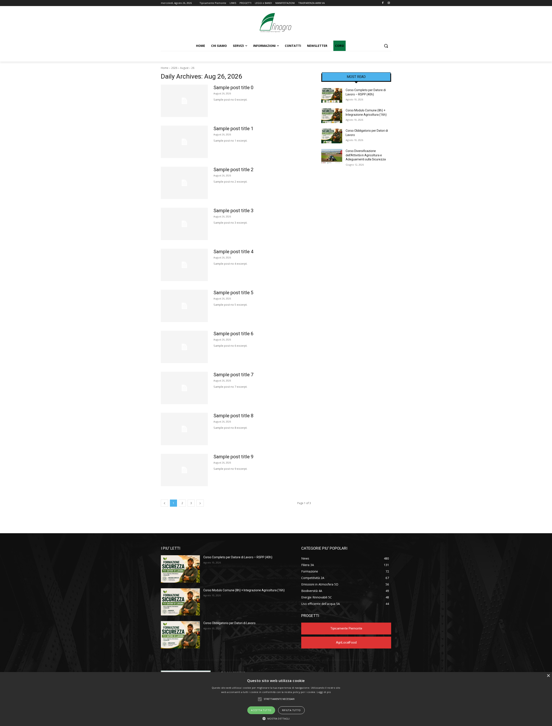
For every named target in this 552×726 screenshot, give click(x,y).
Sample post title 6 (233, 333)
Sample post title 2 (233, 169)
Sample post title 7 (233, 374)
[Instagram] (388, 3)
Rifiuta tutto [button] (291, 710)
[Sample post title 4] (184, 265)
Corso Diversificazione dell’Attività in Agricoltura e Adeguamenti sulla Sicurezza (366, 155)
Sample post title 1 (233, 128)
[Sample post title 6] (184, 347)
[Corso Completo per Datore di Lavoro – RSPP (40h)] (331, 95)
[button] (386, 46)
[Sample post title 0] (184, 101)
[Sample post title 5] (184, 306)
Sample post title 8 (233, 415)
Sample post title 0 (233, 87)
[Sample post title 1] (184, 142)
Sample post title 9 (233, 456)
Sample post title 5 (233, 292)
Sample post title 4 (233, 251)
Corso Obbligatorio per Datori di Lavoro (229, 623)
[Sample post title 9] (184, 470)
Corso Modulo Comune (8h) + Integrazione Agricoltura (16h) (244, 590)
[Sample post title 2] (184, 183)
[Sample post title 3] (184, 224)
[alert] (276, 699)
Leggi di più (324, 692)
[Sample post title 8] (184, 429)
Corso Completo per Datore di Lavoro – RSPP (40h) (237, 557)
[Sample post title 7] (184, 388)
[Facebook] (382, 3)
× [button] (548, 675)
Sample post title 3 (233, 210)
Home (164, 68)
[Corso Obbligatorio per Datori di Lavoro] (331, 136)
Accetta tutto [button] (261, 710)
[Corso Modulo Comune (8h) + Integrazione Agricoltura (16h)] (331, 115)
